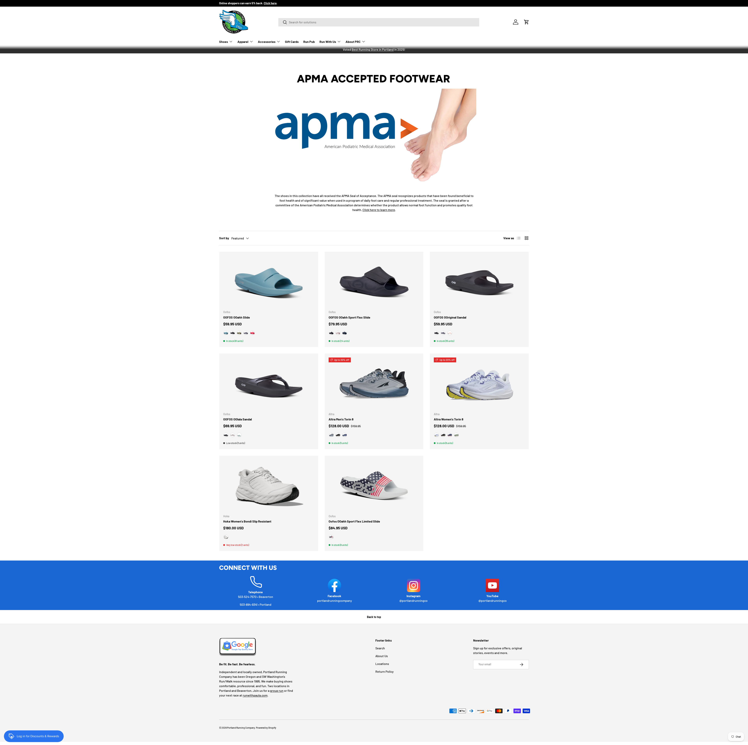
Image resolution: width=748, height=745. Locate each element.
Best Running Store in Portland (373, 49)
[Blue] (436, 435)
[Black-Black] (331, 333)
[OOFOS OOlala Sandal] (268, 383)
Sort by (224, 238)
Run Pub (309, 41)
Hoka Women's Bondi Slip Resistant (247, 521)
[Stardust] (338, 333)
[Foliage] (239, 333)
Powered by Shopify (266, 727)
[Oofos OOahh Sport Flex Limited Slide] (374, 485)
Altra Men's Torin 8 (341, 419)
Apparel (242, 41)
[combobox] (378, 22)
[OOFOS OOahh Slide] (268, 281)
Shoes (223, 41)
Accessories (266, 41)
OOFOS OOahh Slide (236, 317)
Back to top (374, 617)
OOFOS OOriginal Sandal (450, 317)
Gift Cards (292, 41)
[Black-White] (338, 435)
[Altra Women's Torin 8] (479, 383)
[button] (526, 22)
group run (276, 690)
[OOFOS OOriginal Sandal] (479, 281)
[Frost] (226, 537)
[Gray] (331, 435)
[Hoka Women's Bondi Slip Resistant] (268, 485)
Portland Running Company (241, 727)
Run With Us (327, 41)
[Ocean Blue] (226, 333)
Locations (382, 664)
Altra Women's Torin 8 (448, 419)
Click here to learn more (379, 210)
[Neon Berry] (252, 333)
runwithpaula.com (255, 695)
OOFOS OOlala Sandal (237, 419)
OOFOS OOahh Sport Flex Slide (349, 317)
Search (380, 648)
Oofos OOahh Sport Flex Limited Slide (354, 521)
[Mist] (239, 435)
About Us (381, 656)
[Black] (232, 333)
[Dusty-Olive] (456, 435)
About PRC (353, 41)
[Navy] (344, 333)
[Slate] (245, 333)
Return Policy (384, 671)
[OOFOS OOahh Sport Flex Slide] (374, 281)
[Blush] (449, 333)
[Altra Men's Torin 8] (374, 383)
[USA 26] (331, 537)
